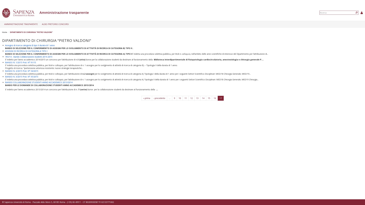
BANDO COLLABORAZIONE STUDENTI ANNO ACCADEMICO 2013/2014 (38, 82)
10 (180, 98)
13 (197, 98)
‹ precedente (159, 98)
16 (215, 98)
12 (191, 98)
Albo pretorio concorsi (55, 24)
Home (4, 32)
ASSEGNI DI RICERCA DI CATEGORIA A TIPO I (26, 51)
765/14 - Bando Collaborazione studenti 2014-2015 (28, 56)
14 (203, 98)
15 (209, 98)
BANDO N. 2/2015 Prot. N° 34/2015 (21, 71)
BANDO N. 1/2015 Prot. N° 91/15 (20, 62)
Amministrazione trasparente (21, 24)
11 (185, 98)
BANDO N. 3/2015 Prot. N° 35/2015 (21, 76)
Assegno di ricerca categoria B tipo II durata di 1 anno (30, 45)
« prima (146, 98)
